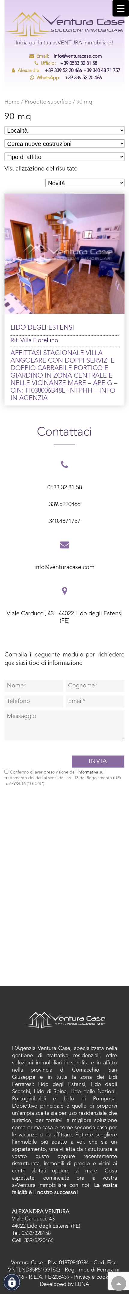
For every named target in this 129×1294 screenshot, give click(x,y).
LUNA (82, 1284)
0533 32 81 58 (64, 488)
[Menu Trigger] (120, 8)
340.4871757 (64, 521)
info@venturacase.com (69, 56)
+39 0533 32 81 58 (69, 63)
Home (12, 102)
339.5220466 (64, 505)
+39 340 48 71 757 (101, 70)
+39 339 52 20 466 (50, 70)
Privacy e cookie (93, 1277)
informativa (88, 772)
